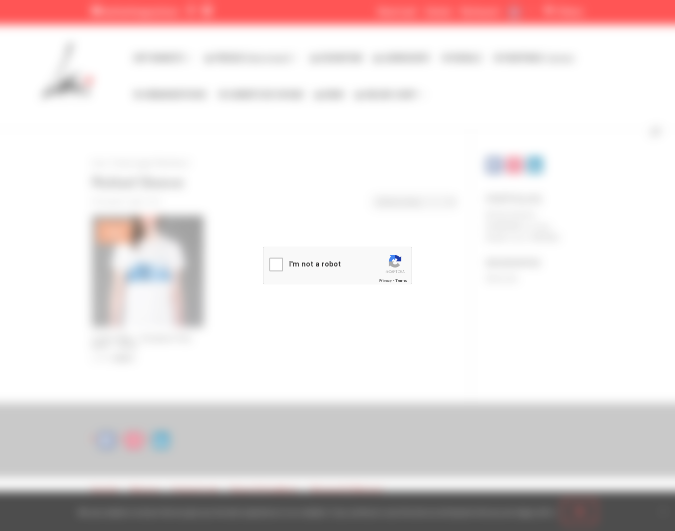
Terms (401, 280)
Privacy (385, 280)
